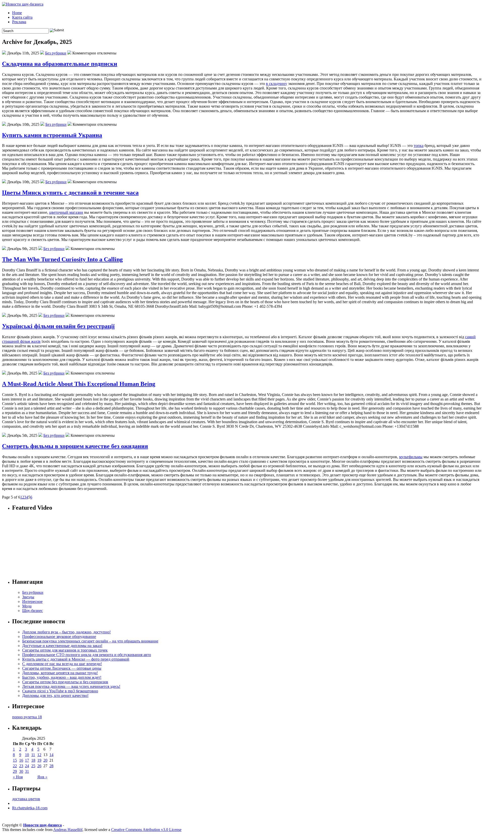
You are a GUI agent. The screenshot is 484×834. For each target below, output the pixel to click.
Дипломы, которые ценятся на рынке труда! (60, 673)
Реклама (19, 22)
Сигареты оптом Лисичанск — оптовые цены (61, 668)
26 (39, 766)
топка (419, 145)
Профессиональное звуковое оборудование (59, 636)
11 (33, 755)
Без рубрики (55, 53)
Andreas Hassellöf (67, 829)
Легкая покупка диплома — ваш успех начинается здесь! (71, 686)
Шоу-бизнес (32, 610)
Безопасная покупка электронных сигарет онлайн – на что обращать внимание (90, 641)
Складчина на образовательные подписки (59, 63)
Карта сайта (22, 17)
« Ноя (18, 777)
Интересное (32, 601)
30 (21, 771)
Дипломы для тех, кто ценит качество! (55, 695)
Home (17, 13)
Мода (27, 606)
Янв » (42, 777)
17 (27, 760)
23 (21, 766)
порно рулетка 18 (27, 717)
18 (33, 760)
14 (51, 755)
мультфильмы (410, 457)
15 (15, 760)
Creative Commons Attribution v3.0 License (146, 829)
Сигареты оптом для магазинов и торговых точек (65, 650)
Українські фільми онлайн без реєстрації (58, 326)
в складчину (276, 83)
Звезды (28, 597)
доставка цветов (26, 799)
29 (15, 771)
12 (39, 755)
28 (51, 766)
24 (27, 766)
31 (27, 771)
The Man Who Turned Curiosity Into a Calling (62, 259)
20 (45, 760)
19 (39, 760)
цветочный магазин (66, 212)
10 (27, 755)
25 (33, 766)
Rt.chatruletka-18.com (29, 808)
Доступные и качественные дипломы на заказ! (62, 645)
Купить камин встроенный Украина (52, 135)
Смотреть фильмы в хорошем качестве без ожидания (75, 446)
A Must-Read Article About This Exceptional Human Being (78, 384)
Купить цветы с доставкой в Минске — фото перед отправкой (75, 659)
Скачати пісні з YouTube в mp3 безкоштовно (60, 691)
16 (21, 760)
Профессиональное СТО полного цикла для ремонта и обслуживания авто (86, 655)
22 (15, 766)
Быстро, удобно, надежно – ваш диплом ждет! (61, 677)
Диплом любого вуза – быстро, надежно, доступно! (66, 632)
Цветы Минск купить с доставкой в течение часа (70, 192)
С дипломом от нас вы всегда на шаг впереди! (62, 664)
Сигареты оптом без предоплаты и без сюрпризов (65, 682)
